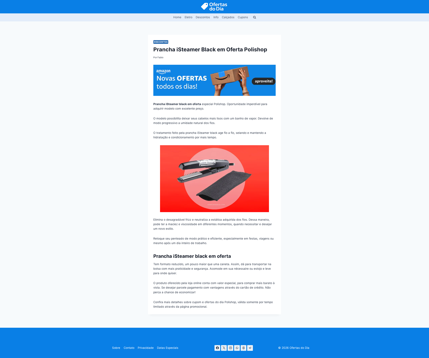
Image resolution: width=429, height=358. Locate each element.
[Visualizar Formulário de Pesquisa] (255, 17)
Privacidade (146, 347)
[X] (224, 348)
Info (216, 17)
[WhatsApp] (237, 348)
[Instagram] (230, 348)
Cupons (243, 17)
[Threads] (243, 348)
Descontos (203, 17)
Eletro (188, 17)
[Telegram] (250, 348)
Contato (129, 347)
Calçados (228, 17)
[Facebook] (217, 348)
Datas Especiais (167, 347)
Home (177, 17)
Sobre (116, 347)
